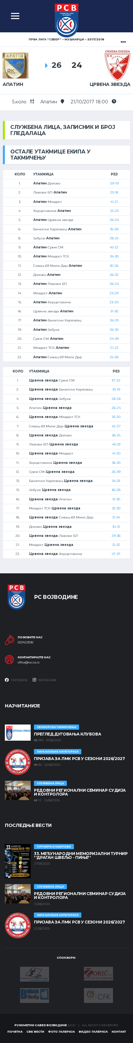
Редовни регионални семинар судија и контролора (80, 792)
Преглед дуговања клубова (67, 734)
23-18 (114, 192)
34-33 (116, 481)
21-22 (114, 348)
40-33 (116, 444)
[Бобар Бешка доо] (34, 995)
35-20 (116, 417)
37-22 (116, 380)
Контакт (119, 1031)
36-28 (116, 490)
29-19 (114, 183)
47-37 (116, 554)
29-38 (116, 536)
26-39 (116, 472)
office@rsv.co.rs (28, 662)
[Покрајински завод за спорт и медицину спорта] (34, 973)
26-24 (114, 220)
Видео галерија (93, 1031)
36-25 (116, 435)
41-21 (114, 202)
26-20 (114, 320)
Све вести (35, 1031)
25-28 (114, 357)
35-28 (114, 229)
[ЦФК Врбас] (98, 995)
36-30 (116, 463)
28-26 (116, 399)
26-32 (114, 275)
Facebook (19, 680)
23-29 (114, 293)
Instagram (47, 680)
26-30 (114, 330)
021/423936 (25, 642)
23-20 (114, 302)
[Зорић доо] (98, 973)
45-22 (114, 247)
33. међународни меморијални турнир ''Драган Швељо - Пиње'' (81, 855)
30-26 (114, 266)
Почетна (15, 1031)
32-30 (116, 508)
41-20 (116, 453)
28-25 (114, 238)
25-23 (114, 211)
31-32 (116, 545)
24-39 (114, 339)
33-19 (116, 389)
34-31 (116, 527)
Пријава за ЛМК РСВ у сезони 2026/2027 (79, 758)
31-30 (114, 311)
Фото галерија (61, 1031)
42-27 (116, 426)
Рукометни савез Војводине (41, 1025)
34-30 (114, 256)
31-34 (116, 517)
